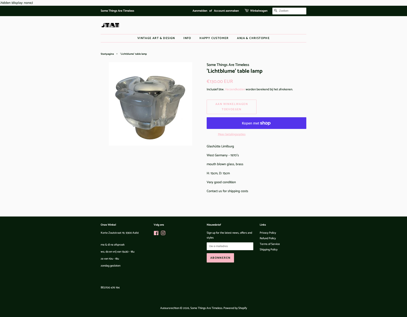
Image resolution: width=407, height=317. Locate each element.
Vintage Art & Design (156, 38)
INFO (187, 38)
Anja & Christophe (253, 38)
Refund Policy (268, 238)
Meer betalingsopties (231, 134)
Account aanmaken (226, 10)
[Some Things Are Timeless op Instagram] (163, 234)
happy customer (214, 38)
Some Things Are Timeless (206, 308)
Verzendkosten (235, 89)
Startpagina (107, 54)
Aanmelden (199, 10)
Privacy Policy (268, 232)
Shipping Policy (268, 249)
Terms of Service (270, 244)
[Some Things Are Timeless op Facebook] (156, 234)
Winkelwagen (259, 10)
